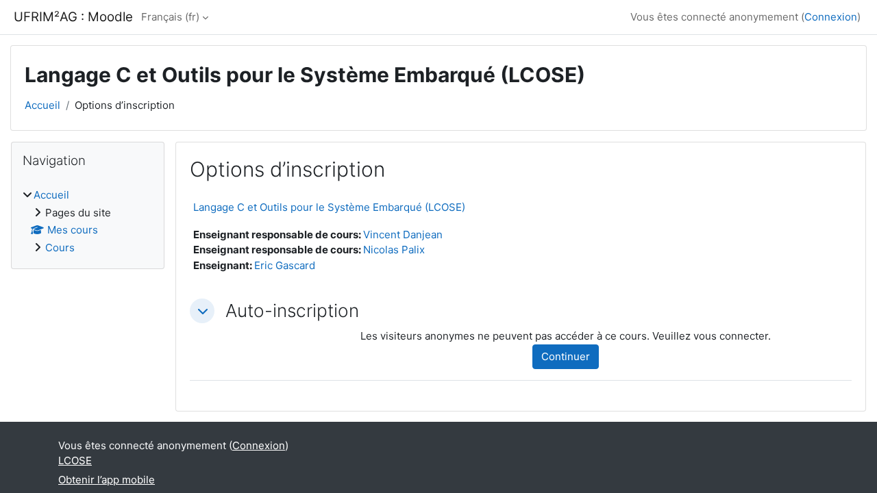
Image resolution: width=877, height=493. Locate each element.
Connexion (830, 16)
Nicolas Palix (394, 249)
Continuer (565, 356)
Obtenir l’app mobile (106, 479)
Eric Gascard (284, 265)
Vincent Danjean (403, 234)
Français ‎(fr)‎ (170, 16)
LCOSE (75, 460)
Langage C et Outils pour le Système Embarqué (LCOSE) (329, 207)
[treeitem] (88, 221)
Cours (60, 247)
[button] (202, 311)
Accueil (42, 105)
